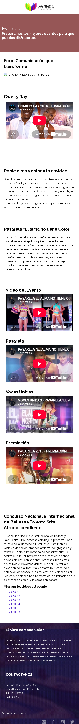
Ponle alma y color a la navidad (35, 170)
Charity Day (15, 96)
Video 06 (14, 611)
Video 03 (14, 599)
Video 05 (14, 607)
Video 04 (14, 603)
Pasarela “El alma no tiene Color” (37, 229)
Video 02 (14, 595)
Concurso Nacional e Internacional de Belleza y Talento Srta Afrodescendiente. (39, 522)
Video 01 (14, 591)
